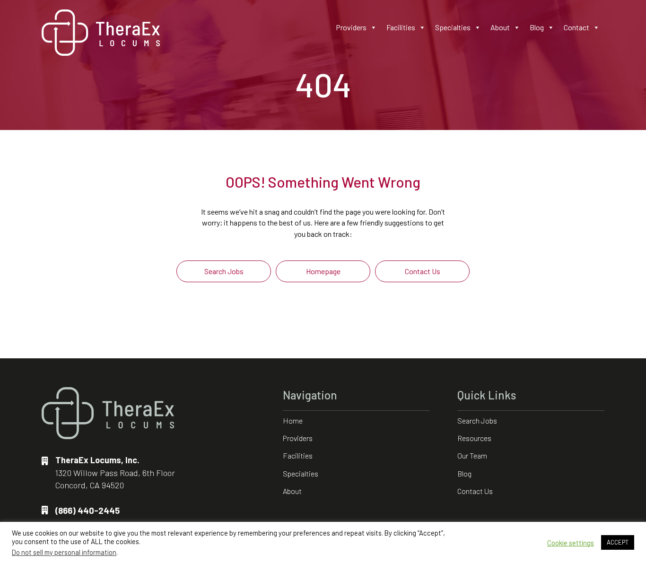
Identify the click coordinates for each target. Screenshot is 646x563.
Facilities (400, 27)
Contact (576, 27)
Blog (537, 27)
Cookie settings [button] (570, 542)
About (500, 27)
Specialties (453, 27)
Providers (351, 27)
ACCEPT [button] (618, 542)
